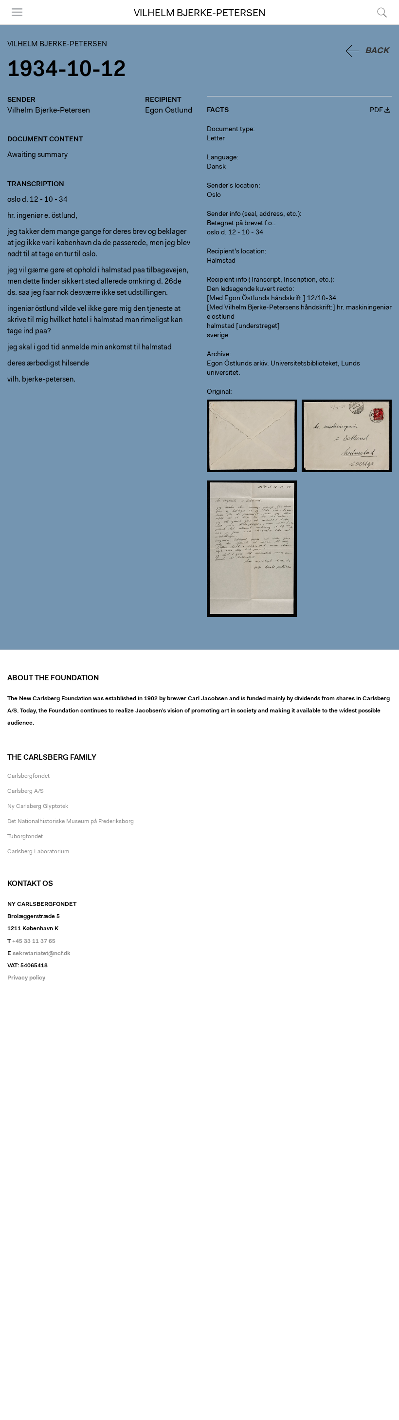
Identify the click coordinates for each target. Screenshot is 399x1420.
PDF (376, 110)
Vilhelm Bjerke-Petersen (200, 14)
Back (377, 51)
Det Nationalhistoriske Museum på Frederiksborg (70, 822)
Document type (230, 129)
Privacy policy (26, 978)
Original (218, 392)
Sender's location (232, 186)
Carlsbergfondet (28, 776)
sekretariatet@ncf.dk (42, 954)
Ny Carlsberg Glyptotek (37, 806)
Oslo (214, 195)
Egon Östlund (168, 111)
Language (221, 157)
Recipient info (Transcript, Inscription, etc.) (269, 280)
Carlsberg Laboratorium (38, 852)
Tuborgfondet (25, 837)
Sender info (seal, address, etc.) (253, 214)
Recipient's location (236, 252)
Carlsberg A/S (25, 791)
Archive (218, 354)
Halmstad (221, 261)
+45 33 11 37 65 (33, 941)
